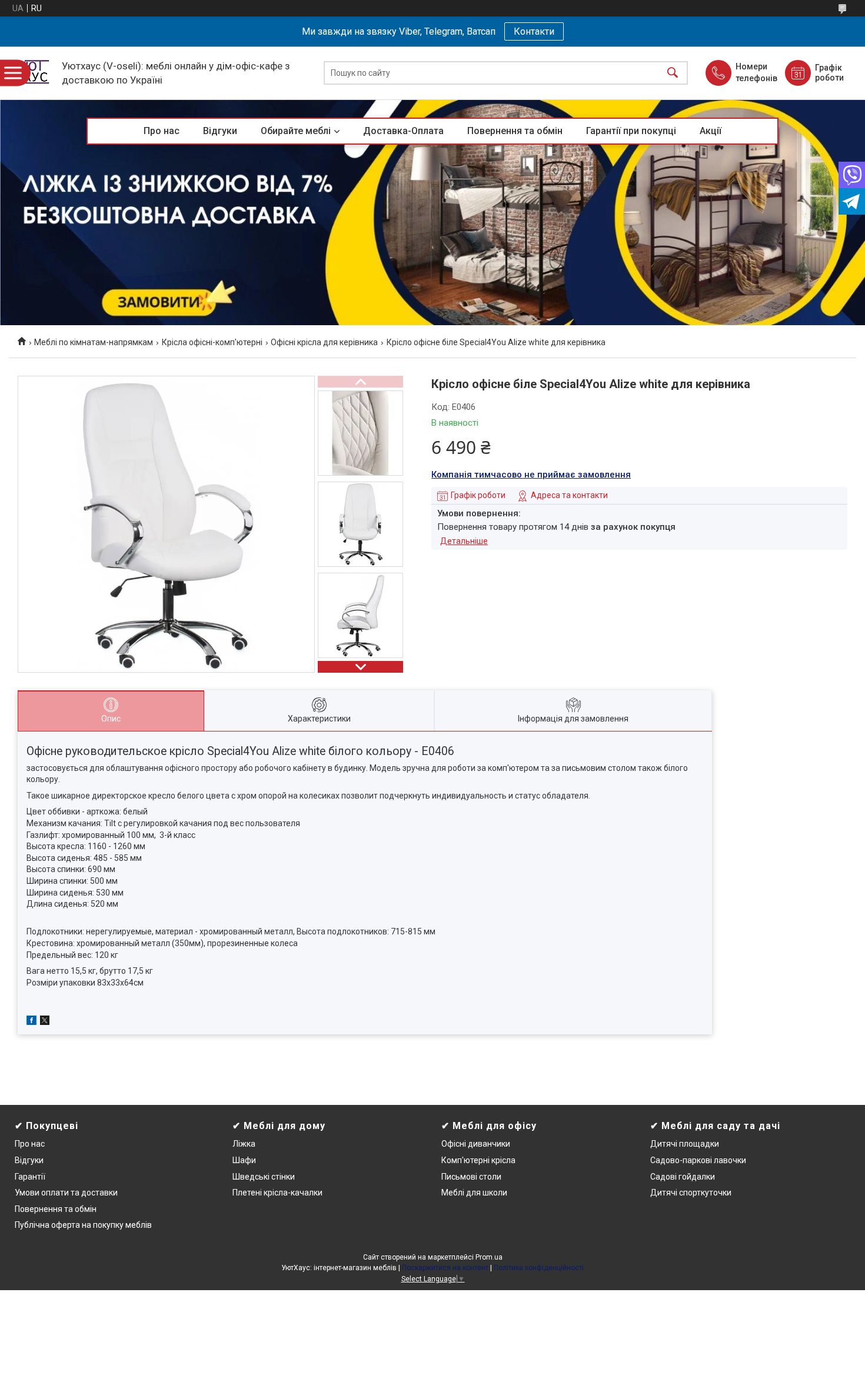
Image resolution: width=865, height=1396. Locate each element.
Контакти (534, 31)
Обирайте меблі (296, 130)
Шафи (244, 1160)
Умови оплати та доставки (66, 1192)
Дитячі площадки (684, 1143)
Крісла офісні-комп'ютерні (212, 342)
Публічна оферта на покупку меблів (83, 1225)
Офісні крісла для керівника (324, 342)
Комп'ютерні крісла (478, 1160)
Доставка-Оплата (403, 130)
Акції (710, 130)
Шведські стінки (263, 1176)
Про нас (161, 130)
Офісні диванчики (475, 1143)
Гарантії (30, 1176)
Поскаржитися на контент (445, 1268)
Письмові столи (471, 1176)
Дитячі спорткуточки (690, 1192)
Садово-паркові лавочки (698, 1160)
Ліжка (243, 1143)
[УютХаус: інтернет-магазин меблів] (32, 72)
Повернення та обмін (515, 130)
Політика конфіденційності (539, 1268)
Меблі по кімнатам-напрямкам (93, 342)
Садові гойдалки (682, 1176)
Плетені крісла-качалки (277, 1192)
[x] (44, 1022)
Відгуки (220, 130)
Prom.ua (489, 1257)
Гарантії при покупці (631, 130)
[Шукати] (672, 73)
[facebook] (31, 1022)
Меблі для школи (474, 1192)
